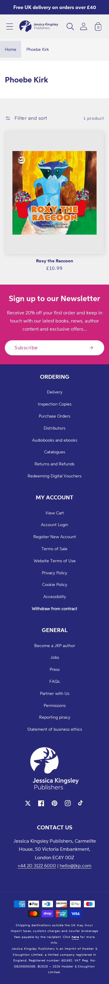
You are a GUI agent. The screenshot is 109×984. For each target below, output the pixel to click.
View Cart (54, 512)
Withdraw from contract (54, 608)
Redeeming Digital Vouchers (54, 475)
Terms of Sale (54, 548)
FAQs (54, 681)
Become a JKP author (54, 645)
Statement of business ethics (54, 729)
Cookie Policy (54, 584)
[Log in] (83, 26)
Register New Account (54, 536)
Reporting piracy (54, 717)
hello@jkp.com (75, 865)
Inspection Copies (54, 403)
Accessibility (54, 596)
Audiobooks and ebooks (54, 440)
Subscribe (26, 347)
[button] (10, 26)
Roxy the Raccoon (54, 260)
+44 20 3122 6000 (37, 865)
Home (10, 49)
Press (55, 669)
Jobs (54, 657)
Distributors (54, 427)
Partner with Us (54, 693)
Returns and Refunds (54, 463)
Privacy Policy (54, 572)
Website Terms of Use (55, 560)
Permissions (55, 705)
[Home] (38, 26)
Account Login (54, 524)
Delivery (54, 391)
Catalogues (54, 451)
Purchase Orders (54, 415)
